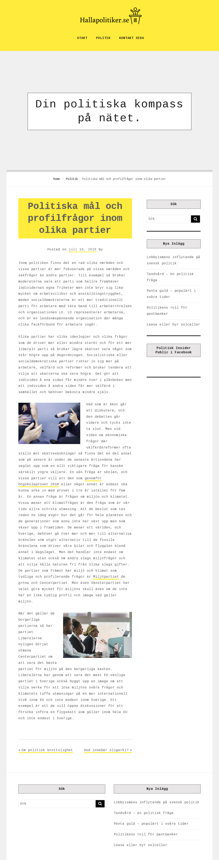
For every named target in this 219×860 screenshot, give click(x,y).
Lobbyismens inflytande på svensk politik (156, 802)
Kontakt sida (131, 38)
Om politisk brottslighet (47, 750)
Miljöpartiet (106, 577)
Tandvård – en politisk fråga (144, 813)
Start (82, 38)
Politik (103, 38)
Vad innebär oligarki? (106, 750)
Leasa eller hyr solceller (173, 325)
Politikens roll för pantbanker (146, 834)
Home (57, 179)
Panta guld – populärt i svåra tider (151, 824)
